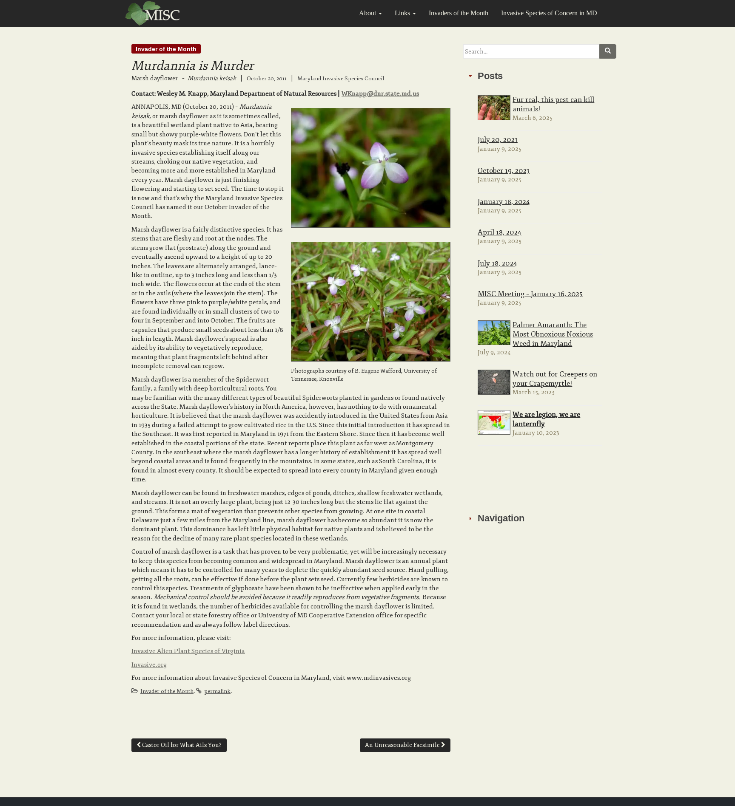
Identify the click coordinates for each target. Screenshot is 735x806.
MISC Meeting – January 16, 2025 (530, 293)
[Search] (607, 51)
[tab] (539, 76)
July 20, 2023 (498, 139)
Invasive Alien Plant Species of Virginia (188, 651)
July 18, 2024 (497, 263)
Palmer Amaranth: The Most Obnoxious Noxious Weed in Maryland (553, 334)
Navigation (501, 518)
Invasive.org (149, 665)
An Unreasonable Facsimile (403, 745)
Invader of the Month (166, 48)
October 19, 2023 (504, 170)
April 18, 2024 (499, 232)
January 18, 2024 (504, 201)
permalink (217, 691)
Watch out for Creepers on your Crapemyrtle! (555, 379)
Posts (490, 76)
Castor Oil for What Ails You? (181, 745)
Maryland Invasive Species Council (340, 78)
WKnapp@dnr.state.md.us (380, 94)
